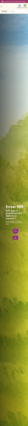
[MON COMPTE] (19, 5)
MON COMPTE (19, 7)
